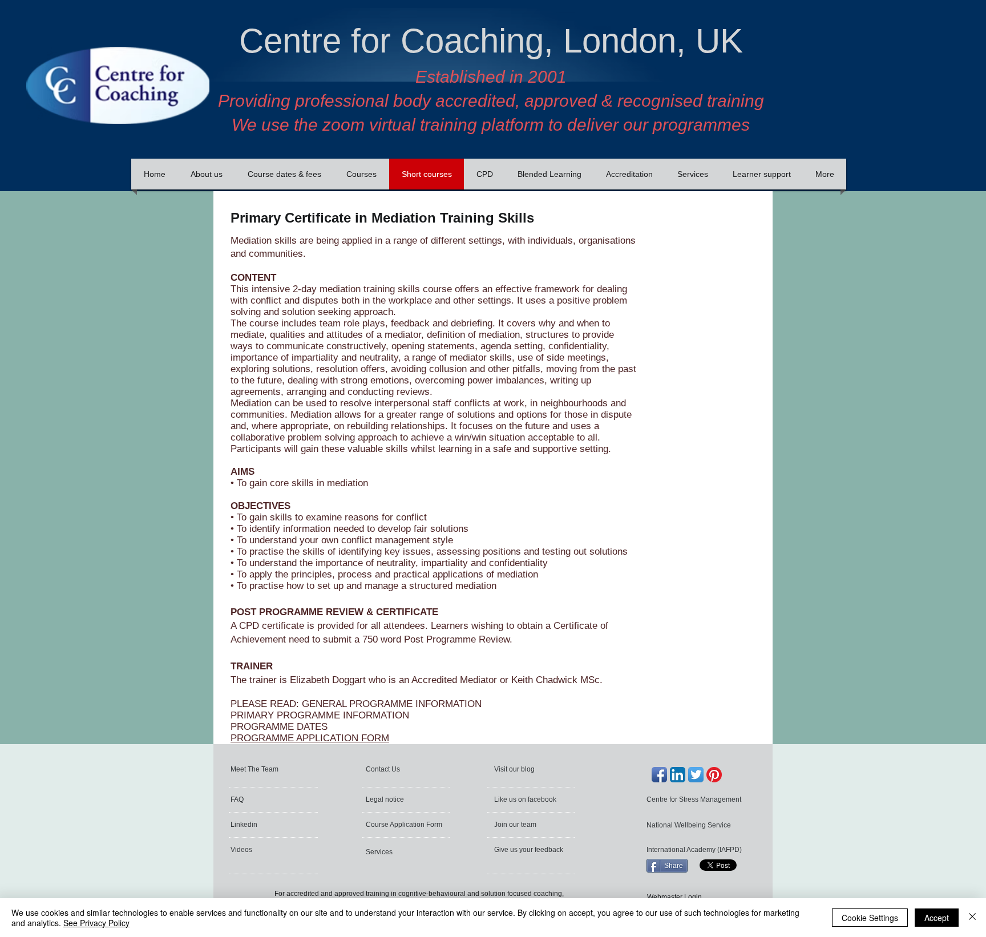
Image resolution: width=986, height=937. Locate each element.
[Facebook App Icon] (659, 774)
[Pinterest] (714, 774)
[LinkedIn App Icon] (677, 774)
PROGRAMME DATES (279, 726)
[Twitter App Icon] (696, 774)
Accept (936, 917)
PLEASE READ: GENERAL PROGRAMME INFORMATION (356, 703)
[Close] (972, 917)
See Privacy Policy (96, 922)
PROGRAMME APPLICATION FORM (310, 738)
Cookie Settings (870, 917)
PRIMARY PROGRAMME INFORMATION (320, 715)
